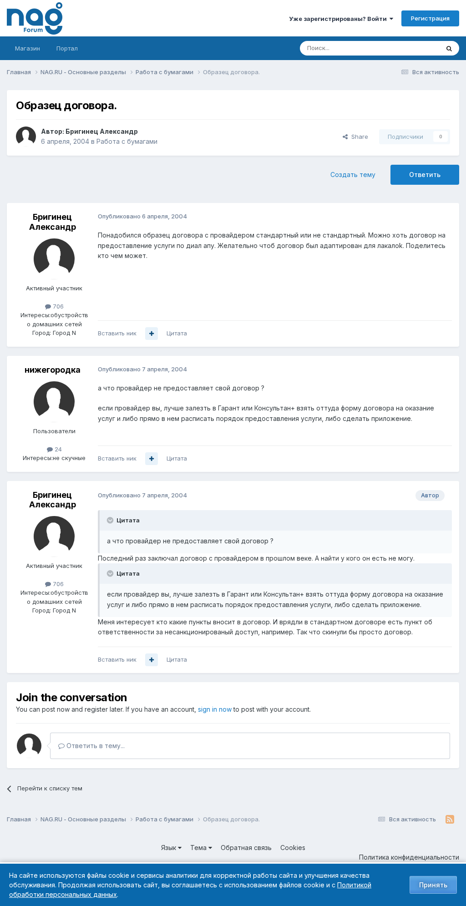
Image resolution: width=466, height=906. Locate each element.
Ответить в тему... (95, 745)
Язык (169, 847)
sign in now (215, 709)
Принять (433, 885)
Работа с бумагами (126, 141)
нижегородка (53, 370)
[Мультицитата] (151, 333)
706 (57, 306)
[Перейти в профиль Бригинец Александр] (26, 137)
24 (57, 449)
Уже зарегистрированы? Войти (339, 18)
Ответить (425, 174)
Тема (199, 847)
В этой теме (411, 48)
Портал (67, 48)
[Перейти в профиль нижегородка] (54, 401)
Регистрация (430, 18)
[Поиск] (449, 48)
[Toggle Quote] (111, 520)
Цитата (177, 333)
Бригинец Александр (102, 131)
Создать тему (352, 174)
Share (358, 136)
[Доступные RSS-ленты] (450, 819)
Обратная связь (246, 847)
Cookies (292, 847)
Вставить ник (117, 333)
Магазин (27, 48)
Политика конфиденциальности (409, 857)
